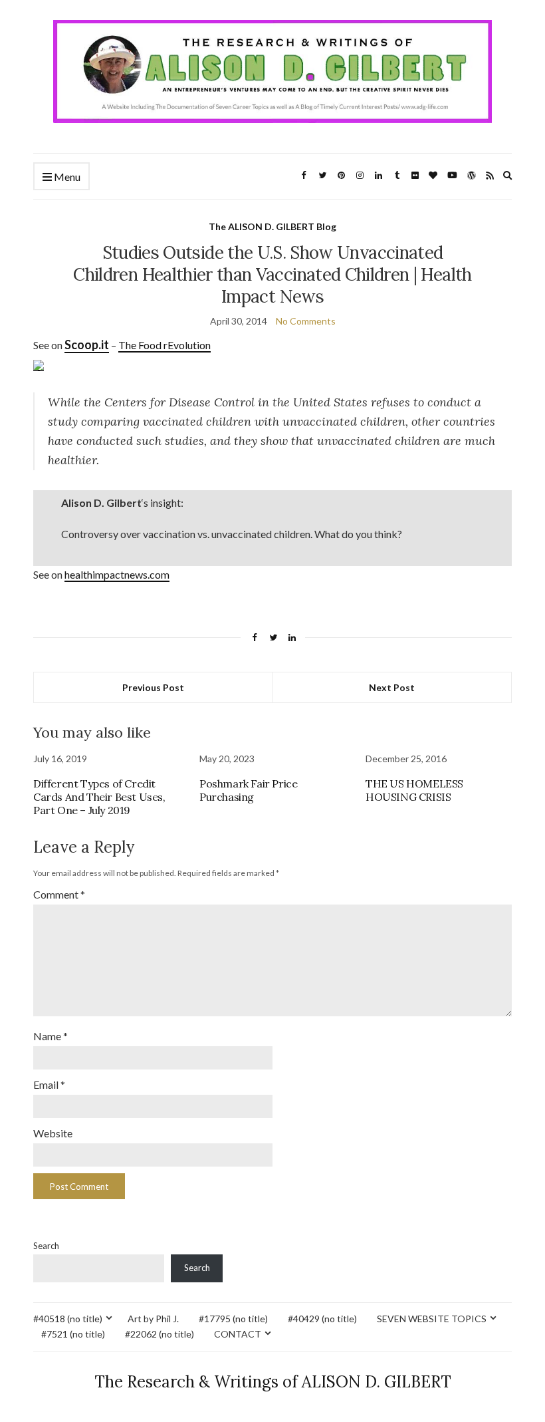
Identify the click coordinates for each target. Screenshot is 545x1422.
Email (49, 1084)
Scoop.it (86, 344)
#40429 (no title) (322, 1318)
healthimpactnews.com (116, 574)
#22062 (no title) (159, 1334)
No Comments (306, 321)
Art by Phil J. (153, 1318)
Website (52, 1133)
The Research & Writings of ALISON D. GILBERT (272, 1381)
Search (46, 1245)
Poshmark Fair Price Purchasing (248, 790)
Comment (59, 894)
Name (50, 1036)
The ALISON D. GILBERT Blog (272, 226)
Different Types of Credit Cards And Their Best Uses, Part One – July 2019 (99, 797)
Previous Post (153, 687)
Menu (66, 176)
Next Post (392, 687)
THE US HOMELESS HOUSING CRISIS (414, 790)
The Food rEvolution (164, 345)
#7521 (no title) (73, 1334)
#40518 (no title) (67, 1318)
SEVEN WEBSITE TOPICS (432, 1318)
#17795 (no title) (233, 1318)
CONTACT (237, 1334)
